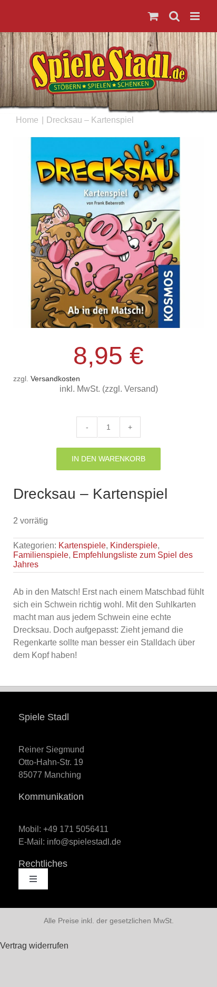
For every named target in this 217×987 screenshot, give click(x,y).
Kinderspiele (133, 545)
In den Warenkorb (108, 458)
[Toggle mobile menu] (195, 16)
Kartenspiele (82, 545)
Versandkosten (55, 378)
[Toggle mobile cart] (153, 16)
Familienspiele (40, 554)
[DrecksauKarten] (108, 232)
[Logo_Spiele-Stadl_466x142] (108, 50)
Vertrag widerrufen (34, 945)
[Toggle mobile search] (174, 16)
